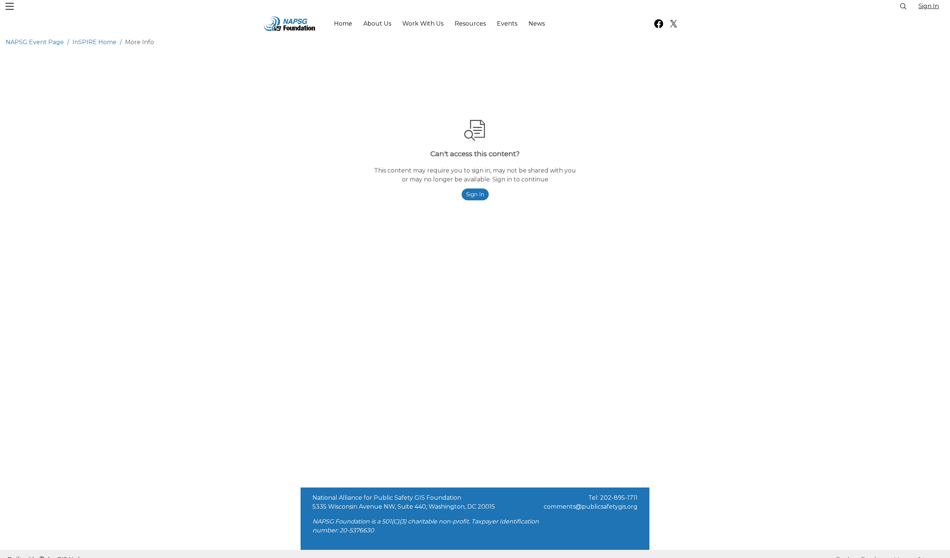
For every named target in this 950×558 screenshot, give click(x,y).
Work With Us (422, 23)
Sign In (928, 6)
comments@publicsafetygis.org (591, 506)
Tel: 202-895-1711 (613, 497)
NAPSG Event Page (35, 42)
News (536, 23)
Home (343, 23)
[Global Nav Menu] (9, 6)
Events (507, 23)
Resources (470, 23)
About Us (377, 23)
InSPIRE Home (94, 42)
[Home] (289, 24)
